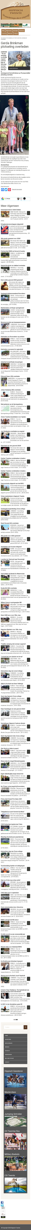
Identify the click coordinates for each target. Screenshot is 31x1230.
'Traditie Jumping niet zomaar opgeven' (13, 644)
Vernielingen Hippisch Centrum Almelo (13, 723)
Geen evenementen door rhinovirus (12, 907)
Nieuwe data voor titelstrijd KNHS (11, 947)
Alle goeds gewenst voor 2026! (10, 238)
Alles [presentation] (3, 30)
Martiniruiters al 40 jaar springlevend (12, 308)
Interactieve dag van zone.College (11, 671)
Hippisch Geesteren (14, 1071)
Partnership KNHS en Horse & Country (13, 251)
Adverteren (8, 1039)
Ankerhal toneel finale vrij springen (12, 362)
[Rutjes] (15, 25)
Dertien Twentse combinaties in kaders (13, 458)
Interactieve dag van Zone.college (12, 851)
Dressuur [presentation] (21, 30)
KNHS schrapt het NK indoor (10, 920)
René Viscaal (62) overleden (10, 523)
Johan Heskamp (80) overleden (11, 390)
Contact (7, 1062)
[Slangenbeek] (3, 1217)
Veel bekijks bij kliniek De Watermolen (13, 574)
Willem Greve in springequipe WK (11, 602)
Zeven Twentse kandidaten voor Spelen (13, 417)
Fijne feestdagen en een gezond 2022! (13, 709)
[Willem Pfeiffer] (3, 1214)
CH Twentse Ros (12, 1131)
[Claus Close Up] (3, 1207)
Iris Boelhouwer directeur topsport (12, 961)
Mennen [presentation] (10, 33)
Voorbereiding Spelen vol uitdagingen (13, 866)
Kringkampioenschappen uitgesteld (12, 224)
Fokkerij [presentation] (16, 33)
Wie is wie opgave (9, 1058)
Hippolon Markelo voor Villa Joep (11, 629)
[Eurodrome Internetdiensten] (15, 199)
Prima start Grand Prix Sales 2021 (11, 799)
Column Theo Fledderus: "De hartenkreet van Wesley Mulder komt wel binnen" (15, 990)
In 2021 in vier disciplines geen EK (11, 1004)
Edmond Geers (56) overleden (10, 376)
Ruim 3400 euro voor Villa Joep (11, 615)
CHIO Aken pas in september (10, 893)
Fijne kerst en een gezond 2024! (11, 446)
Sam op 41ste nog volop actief (10, 880)
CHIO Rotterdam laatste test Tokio (11, 824)
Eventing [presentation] (4, 33)
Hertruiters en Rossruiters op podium (12, 336)
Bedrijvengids (8, 1043)
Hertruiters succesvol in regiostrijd (12, 349)
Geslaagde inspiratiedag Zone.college (13, 509)
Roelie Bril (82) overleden (9, 588)
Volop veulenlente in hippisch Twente (12, 496)
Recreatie (7, 1050)
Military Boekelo (12, 1154)
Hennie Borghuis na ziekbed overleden (13, 265)
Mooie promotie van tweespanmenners (13, 322)
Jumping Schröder (13, 1114)
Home (6, 1035)
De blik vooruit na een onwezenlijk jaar (13, 934)
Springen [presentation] (15, 30)
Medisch (7, 1047)
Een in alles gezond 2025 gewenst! (12, 280)
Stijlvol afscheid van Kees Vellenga (12, 683)
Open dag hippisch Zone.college (11, 696)
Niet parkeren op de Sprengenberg (12, 404)
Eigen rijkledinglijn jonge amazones (12, 774)
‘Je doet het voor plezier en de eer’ (12, 656)
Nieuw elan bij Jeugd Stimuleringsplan (13, 761)
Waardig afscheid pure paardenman (12, 837)
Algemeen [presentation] (9, 30)
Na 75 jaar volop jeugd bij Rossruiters (13, 786)
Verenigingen (8, 1054)
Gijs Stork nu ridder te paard (9, 748)
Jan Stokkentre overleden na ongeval (12, 431)
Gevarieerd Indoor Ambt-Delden (11, 210)
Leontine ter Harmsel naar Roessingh (12, 559)
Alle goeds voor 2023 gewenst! (10, 536)
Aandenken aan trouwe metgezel (11, 547)
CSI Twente (10, 1175)
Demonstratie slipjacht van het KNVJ (12, 483)
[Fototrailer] (3, 1211)
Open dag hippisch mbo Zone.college (13, 736)
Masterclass (10, 1092)
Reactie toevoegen (17, 189)
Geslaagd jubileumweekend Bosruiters (13, 293)
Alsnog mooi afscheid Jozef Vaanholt (13, 975)
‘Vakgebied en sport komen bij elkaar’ (12, 812)
